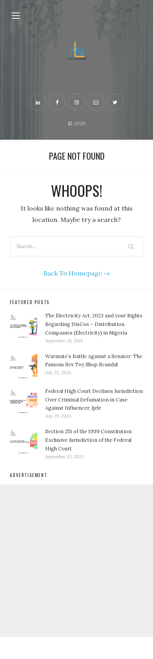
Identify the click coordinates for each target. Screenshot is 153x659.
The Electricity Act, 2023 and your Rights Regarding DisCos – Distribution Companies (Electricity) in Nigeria (93, 324)
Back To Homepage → (77, 273)
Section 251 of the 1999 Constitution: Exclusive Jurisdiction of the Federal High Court (89, 440)
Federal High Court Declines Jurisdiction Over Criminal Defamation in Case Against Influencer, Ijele (94, 400)
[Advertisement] (76, 560)
